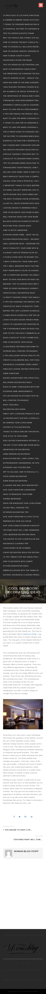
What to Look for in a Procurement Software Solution (22, 109)
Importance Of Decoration (16, 449)
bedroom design (30, 634)
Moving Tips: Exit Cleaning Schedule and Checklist (22, 311)
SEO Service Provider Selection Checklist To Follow (22, 150)
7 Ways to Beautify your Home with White (22, 261)
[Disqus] (23, 895)
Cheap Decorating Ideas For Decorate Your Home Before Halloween (22, 552)
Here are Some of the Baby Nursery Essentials (22, 82)
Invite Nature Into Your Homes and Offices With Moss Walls (22, 194)
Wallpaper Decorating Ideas (17, 382)
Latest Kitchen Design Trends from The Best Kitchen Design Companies (22, 320)
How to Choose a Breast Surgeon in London (22, 51)
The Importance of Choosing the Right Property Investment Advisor (22, 74)
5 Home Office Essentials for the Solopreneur (22, 315)
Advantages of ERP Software (17, 60)
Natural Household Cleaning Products (22, 575)
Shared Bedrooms (12, 499)
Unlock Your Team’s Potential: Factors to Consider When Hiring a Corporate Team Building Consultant (22, 181)
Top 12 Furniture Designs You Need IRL (22, 275)
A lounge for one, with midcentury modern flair (22, 485)
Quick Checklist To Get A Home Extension (22, 338)
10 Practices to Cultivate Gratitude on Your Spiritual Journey (22, 15)
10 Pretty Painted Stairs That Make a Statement (22, 297)
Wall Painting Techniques (16, 400)
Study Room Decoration (15, 476)
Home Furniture (11, 373)
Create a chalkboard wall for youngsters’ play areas (22, 360)
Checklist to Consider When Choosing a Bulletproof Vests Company (22, 159)
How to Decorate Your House (18, 342)
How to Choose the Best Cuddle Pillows (22, 42)
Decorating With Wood (14, 409)
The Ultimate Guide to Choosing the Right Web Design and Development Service (22, 132)
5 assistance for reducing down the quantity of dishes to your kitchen (22, 347)
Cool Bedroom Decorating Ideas (19, 534)
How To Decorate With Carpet (18, 561)
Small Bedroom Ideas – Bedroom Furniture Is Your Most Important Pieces (22, 244)
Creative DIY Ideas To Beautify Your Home (22, 306)
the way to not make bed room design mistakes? (22, 445)
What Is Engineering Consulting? (19, 69)
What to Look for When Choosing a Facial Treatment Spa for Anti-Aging (22, 118)
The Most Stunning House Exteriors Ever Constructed (22, 199)
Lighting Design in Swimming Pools (20, 208)
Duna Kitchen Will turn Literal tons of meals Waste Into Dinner (22, 458)
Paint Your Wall (11, 405)
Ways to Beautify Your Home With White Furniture (22, 248)
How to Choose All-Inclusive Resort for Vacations (22, 47)
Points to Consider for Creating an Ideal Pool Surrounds (22, 324)
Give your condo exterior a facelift (21, 526)
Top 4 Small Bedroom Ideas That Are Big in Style (22, 266)
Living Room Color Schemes (17, 548)
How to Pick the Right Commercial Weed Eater (22, 333)
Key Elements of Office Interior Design (22, 91)
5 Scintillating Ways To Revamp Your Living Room (22, 257)
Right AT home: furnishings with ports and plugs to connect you (22, 387)
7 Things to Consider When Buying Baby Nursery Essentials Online (22, 24)
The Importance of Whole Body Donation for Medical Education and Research (22, 96)
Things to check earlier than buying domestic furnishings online (22, 432)
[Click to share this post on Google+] (26, 817)
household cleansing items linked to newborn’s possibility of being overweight (22, 364)
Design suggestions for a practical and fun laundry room (22, 378)
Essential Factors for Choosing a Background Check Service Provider (22, 141)
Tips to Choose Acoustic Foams (18, 33)
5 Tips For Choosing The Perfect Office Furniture (22, 302)
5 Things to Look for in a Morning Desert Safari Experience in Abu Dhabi (22, 123)
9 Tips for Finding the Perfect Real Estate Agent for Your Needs (22, 114)
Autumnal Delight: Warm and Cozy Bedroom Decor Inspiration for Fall (22, 190)
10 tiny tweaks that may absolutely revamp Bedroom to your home (22, 557)
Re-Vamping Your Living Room (17, 423)
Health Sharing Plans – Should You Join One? (22, 78)
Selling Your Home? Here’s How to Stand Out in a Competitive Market (22, 172)
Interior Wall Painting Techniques (20, 351)
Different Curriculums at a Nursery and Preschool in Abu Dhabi (22, 105)
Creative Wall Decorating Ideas (19, 293)
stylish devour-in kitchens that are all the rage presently (22, 396)
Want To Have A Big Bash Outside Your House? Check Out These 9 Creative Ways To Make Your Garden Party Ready (22, 279)
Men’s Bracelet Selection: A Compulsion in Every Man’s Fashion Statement (22, 176)
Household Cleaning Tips (15, 543)
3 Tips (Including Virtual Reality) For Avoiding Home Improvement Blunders (22, 355)
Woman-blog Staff (26, 851)
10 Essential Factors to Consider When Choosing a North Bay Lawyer (22, 29)
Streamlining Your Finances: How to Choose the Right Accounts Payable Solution (22, 167)
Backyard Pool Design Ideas (17, 226)
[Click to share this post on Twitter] (19, 817)
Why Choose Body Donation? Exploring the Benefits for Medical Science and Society (22, 145)
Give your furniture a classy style (21, 517)
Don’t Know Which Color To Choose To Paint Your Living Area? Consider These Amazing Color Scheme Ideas (22, 270)
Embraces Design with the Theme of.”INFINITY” (22, 570)
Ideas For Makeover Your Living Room (22, 503)
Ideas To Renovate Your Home (18, 494)
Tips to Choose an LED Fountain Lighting (22, 65)
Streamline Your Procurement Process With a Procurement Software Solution (22, 100)
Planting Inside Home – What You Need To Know (22, 235)
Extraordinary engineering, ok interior (22, 463)
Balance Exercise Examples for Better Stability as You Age (22, 221)
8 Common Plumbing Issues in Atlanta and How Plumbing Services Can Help (22, 20)
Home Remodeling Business (16, 454)
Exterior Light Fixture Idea (17, 467)
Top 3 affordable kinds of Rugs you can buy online (22, 329)
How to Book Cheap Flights (16, 56)
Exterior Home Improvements (17, 391)
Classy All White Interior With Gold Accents (22, 203)
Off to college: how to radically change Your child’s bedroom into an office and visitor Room (22, 472)
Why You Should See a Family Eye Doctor (22, 38)
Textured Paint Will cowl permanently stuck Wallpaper (22, 530)
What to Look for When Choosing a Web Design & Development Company (22, 127)
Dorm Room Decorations (15, 481)
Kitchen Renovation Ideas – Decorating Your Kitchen (22, 239)
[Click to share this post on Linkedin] (31, 817)
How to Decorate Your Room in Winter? (22, 212)
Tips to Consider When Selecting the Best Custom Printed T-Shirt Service (22, 163)
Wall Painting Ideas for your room (20, 217)
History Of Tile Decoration (16, 427)
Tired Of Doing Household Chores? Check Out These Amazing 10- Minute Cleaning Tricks (22, 288)
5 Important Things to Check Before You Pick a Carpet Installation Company (22, 185)
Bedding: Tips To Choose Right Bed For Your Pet (22, 284)
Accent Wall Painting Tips (16, 508)
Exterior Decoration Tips (16, 512)
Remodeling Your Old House (17, 521)
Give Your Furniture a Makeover (19, 490)
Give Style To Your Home (15, 436)
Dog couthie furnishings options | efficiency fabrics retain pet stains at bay (22, 440)
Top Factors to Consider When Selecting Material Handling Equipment (22, 136)
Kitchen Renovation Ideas (16, 566)
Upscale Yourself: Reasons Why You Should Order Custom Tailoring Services (22, 154)
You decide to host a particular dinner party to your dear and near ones (22, 539)
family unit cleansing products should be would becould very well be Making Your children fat (22, 414)
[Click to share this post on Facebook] (14, 817)
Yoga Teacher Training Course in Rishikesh (22, 87)
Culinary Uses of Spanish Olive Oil (20, 253)
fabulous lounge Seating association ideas (22, 369)
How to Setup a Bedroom (15, 230)
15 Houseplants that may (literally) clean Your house (22, 418)
